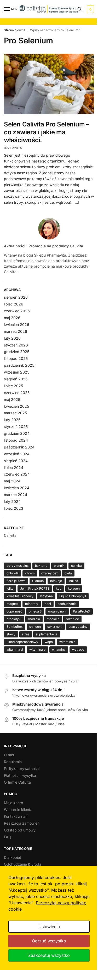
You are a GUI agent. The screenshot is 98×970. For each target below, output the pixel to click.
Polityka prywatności (21, 768)
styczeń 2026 (16, 345)
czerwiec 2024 (17, 474)
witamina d (15, 649)
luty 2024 (12, 501)
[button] (89, 9)
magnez (13, 604)
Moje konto (13, 802)
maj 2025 (12, 399)
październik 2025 (19, 365)
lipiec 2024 (13, 467)
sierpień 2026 (16, 297)
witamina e (37, 649)
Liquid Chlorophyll (72, 596)
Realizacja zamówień (21, 823)
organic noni (57, 611)
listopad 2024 (16, 440)
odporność (14, 611)
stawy (11, 634)
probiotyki (14, 619)
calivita (76, 566)
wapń (49, 642)
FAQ (7, 837)
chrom (30, 573)
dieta (68, 573)
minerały (31, 604)
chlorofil (13, 573)
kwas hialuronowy (20, 596)
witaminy (59, 649)
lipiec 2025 (13, 386)
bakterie (41, 566)
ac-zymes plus (17, 566)
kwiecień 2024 (16, 488)
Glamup (38, 581)
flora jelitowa (16, 581)
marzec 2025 (15, 413)
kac (58, 588)
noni (48, 604)
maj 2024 (12, 481)
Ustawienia (49, 926)
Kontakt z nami (16, 816)
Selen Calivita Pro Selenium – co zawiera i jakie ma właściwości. (46, 132)
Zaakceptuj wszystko (49, 955)
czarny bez (49, 573)
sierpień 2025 (15, 379)
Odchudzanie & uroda (22, 864)
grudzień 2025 (16, 351)
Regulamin (13, 761)
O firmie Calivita (17, 782)
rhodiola (34, 619)
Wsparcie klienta (18, 809)
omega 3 (35, 611)
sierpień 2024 (16, 460)
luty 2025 (12, 419)
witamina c (67, 642)
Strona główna (14, 30)
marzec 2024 (15, 494)
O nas (9, 755)
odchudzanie (67, 604)
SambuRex (15, 627)
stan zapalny (78, 627)
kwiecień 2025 (16, 406)
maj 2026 (12, 317)
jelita (10, 588)
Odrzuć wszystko (49, 940)
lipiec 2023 (13, 508)
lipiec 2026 (13, 304)
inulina (73, 581)
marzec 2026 (15, 331)
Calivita (10, 535)
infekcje (56, 581)
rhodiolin (53, 619)
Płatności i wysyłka (20, 775)
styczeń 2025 (16, 426)
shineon (35, 627)
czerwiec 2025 (17, 392)
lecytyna (46, 596)
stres (25, 634)
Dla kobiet (12, 857)
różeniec (72, 619)
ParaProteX (81, 611)
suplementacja (46, 634)
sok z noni (54, 627)
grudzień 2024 (17, 433)
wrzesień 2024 (17, 454)
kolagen (74, 588)
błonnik (59, 566)
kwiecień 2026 (16, 324)
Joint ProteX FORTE (34, 588)
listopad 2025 (16, 358)
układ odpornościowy (22, 642)
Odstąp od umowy (20, 830)
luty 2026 (12, 338)
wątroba (78, 649)
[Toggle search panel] (79, 9)
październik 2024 (19, 447)
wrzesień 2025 (16, 372)
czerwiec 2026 (17, 311)
